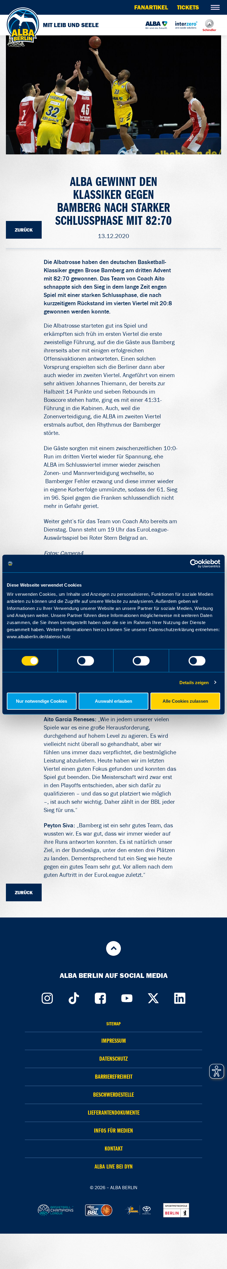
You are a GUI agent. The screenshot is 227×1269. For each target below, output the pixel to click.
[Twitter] (153, 996)
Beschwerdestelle (113, 1094)
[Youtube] (127, 996)
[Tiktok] (74, 996)
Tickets (188, 7)
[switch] (85, 660)
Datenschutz (113, 1058)
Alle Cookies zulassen (185, 701)
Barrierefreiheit (113, 1076)
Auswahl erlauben (113, 701)
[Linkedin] (180, 996)
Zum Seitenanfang (113, 948)
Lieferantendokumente (114, 1112)
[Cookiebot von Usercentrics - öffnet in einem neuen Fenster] (194, 563)
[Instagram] (47, 996)
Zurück (24, 230)
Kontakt (114, 1148)
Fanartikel (151, 7)
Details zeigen (194, 682)
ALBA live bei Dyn (114, 1166)
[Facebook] (100, 996)
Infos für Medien (113, 1130)
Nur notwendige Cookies (41, 701)
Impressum (113, 1040)
